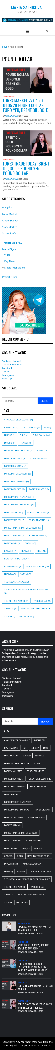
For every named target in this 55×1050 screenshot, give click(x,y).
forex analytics (14, 458)
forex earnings (40, 458)
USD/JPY (9, 616)
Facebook (7, 368)
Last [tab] (15, 914)
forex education (15, 466)
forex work (12, 543)
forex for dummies (16, 481)
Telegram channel (12, 364)
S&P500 (25, 574)
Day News (9, 261)
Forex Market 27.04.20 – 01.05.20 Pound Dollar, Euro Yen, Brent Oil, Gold (25, 105)
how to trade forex (17, 558)
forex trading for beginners (22, 527)
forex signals (13, 512)
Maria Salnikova (26, 7)
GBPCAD (26, 551)
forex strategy (14, 520)
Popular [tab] (6, 914)
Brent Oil (11, 427)
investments (13, 566)
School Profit (9, 233)
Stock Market (9, 227)
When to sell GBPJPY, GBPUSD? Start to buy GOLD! (34, 946)
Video (7, 254)
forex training (14, 535)
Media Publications (15, 267)
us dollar (27, 616)
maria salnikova (37, 566)
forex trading (39, 520)
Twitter (6, 371)
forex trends (38, 535)
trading (10, 608)
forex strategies (38, 512)
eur (47, 427)
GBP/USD (10, 551)
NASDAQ (10, 574)
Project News (9, 277)
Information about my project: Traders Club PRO (34, 928)
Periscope (7, 378)
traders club (41, 601)
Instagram (8, 375)
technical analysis (16, 581)
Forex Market (9, 96)
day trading (31, 427)
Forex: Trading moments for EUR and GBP (35, 987)
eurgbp (9, 435)
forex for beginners (17, 473)
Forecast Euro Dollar (18, 450)
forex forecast (14, 489)
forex (42, 450)
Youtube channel (11, 361)
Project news (24, 923)
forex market (39, 489)
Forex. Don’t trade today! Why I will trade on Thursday (35, 1006)
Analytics (7, 207)
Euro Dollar (41, 435)
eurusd (9, 442)
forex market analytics (19, 496)
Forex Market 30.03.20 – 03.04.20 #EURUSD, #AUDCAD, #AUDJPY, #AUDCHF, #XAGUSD (33, 967)
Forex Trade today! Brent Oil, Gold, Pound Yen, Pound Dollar (26, 168)
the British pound (16, 601)
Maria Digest (9, 249)
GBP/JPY (30, 543)
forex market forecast (19, 504)
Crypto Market (10, 220)
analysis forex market (18, 419)
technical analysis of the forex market (27, 591)
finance (26, 442)
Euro (24, 435)
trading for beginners (35, 608)
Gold (41, 551)
